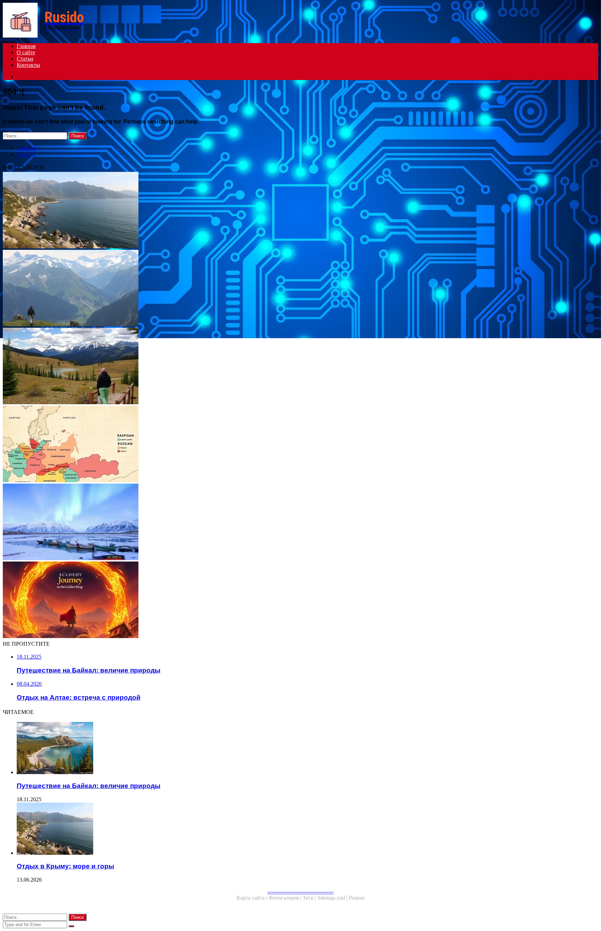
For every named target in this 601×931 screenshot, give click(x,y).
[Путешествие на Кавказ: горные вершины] (211, 289)
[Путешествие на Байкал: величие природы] (218, 748)
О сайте (26, 52)
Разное (357, 898)
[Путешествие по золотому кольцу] (211, 600)
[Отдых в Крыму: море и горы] (211, 211)
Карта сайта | (253, 898)
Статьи (25, 59)
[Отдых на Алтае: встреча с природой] (211, 367)
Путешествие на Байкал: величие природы (88, 785)
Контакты (28, 65)
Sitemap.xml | (333, 898)
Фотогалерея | (286, 898)
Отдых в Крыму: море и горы (65, 866)
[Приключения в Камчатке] (211, 523)
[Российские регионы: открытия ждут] (211, 445)
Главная (26, 46)
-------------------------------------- (300, 891)
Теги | (310, 898)
